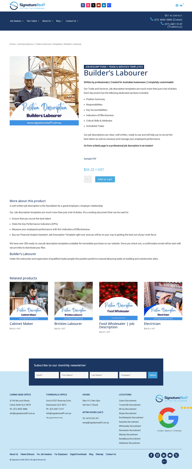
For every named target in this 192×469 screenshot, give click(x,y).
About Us (46, 21)
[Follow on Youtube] (99, 5)
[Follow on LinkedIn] (104, 5)
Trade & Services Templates (48, 44)
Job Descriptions (25, 44)
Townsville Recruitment (129, 405)
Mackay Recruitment (128, 434)
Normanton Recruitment (130, 430)
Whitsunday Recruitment (130, 426)
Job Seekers (15, 21)
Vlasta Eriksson (27, 454)
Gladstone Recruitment (129, 443)
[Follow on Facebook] (83, 5)
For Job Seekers (44, 454)
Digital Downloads (78, 454)
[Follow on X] (93, 5)
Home (12, 44)
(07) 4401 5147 (173, 24)
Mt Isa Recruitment (127, 409)
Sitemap (99, 454)
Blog (58, 21)
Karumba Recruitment (129, 422)
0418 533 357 (92, 418)
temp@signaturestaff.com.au (96, 422)
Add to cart (105, 179)
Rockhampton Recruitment (131, 417)
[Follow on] (109, 5)
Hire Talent (32, 21)
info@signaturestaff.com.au (22, 413)
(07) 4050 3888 (163, 19)
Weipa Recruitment (127, 413)
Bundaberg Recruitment (129, 438)
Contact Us (71, 21)
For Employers (61, 454)
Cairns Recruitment (127, 400)
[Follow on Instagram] (88, 5)
